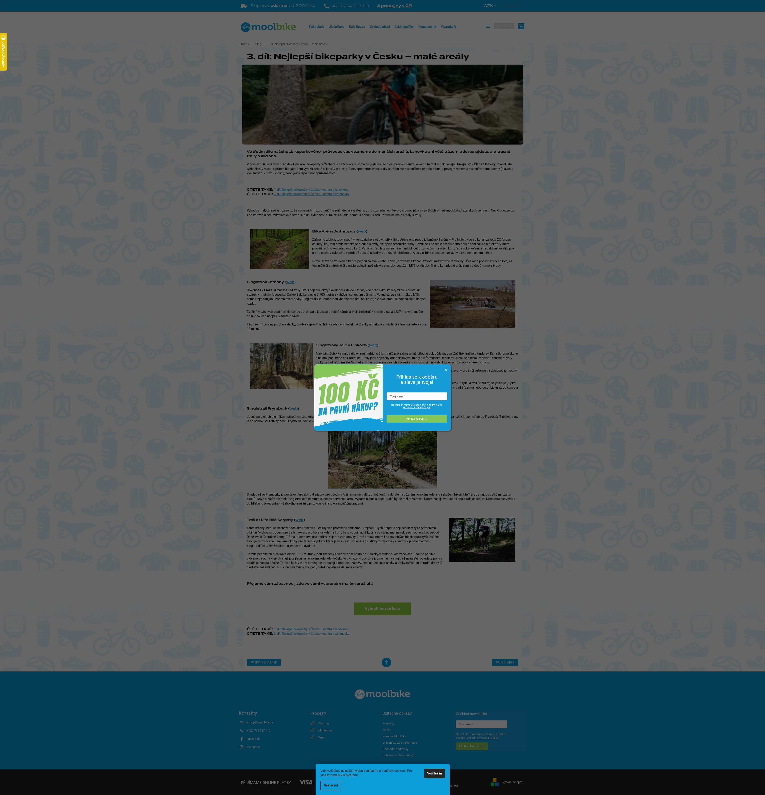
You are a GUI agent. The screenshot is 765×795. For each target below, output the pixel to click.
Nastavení (331, 785)
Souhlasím (434, 773)
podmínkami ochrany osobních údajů (422, 406)
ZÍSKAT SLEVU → (416, 419)
